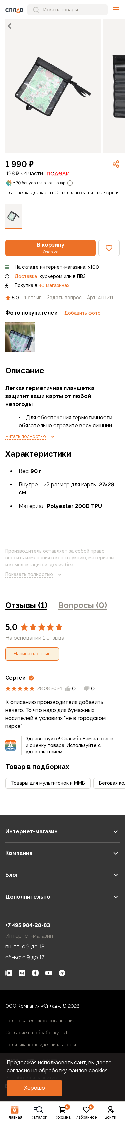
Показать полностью (29, 574)
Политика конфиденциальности (40, 1044)
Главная (14, 1117)
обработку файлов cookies (73, 1070)
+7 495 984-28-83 (27, 925)
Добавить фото (82, 313)
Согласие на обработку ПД (36, 1032)
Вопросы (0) (82, 605)
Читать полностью (25, 436)
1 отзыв (33, 297)
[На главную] (14, 9)
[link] (11, 26)
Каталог (39, 1117)
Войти (110, 1117)
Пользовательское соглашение (40, 1020)
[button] (116, 10)
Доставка (26, 276)
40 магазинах (54, 285)
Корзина (63, 1113)
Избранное (86, 1113)
